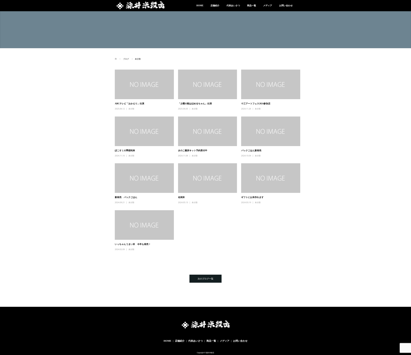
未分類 (131, 108)
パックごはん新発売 (251, 150)
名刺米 (181, 197)
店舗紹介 (214, 5)
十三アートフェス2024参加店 (255, 103)
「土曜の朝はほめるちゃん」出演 (195, 103)
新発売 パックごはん (126, 197)
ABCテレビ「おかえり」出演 (129, 103)
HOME (199, 5)
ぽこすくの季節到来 (125, 150)
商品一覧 (251, 5)
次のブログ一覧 (205, 278)
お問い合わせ (286, 5)
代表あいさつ (233, 5)
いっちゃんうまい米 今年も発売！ (133, 244)
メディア (267, 5)
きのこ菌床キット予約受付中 (192, 150)
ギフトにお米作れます (252, 197)
